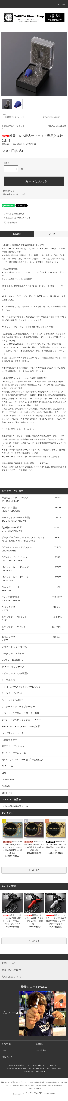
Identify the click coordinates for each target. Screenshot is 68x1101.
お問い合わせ (7, 1057)
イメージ (51, 234)
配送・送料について (40, 1065)
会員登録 (39, 1044)
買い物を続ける (10, 222)
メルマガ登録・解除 (54, 1068)
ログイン (5, 1050)
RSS (38, 1072)
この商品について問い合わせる (17, 218)
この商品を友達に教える (14, 214)
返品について (9, 191)
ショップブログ (28, 1072)
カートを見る (41, 1050)
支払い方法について (23, 1065)
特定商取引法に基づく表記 (14, 194)
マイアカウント (8, 1044)
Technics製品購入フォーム (15, 806)
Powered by (17, 1094)
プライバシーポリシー (36, 1068)
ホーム (5, 115)
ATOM (43, 1072)
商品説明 (17, 234)
